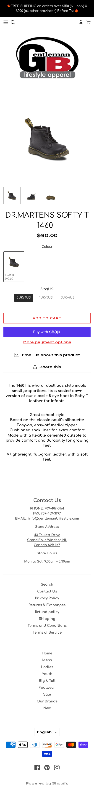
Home (47, 653)
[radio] (13, 266)
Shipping (47, 619)
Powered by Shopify (47, 783)
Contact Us (47, 591)
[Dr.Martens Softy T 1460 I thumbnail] (12, 195)
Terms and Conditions (47, 626)
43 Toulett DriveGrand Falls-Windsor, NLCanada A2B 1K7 (47, 540)
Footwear (47, 688)
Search (47, 585)
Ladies (47, 667)
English (44, 732)
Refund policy (47, 612)
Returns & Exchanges (47, 605)
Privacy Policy (47, 598)
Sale (47, 694)
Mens (47, 660)
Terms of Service (47, 633)
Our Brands (47, 701)
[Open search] (13, 22)
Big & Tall (47, 681)
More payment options (47, 342)
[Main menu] (5, 22)
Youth (47, 674)
